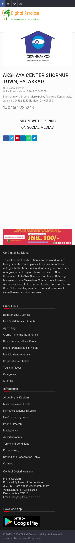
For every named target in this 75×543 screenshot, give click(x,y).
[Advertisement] (37, 187)
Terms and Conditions (16, 443)
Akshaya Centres (15, 88)
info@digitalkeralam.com (25, 497)
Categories (9, 374)
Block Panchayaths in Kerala (20, 341)
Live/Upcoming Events (16, 417)
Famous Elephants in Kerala (19, 410)
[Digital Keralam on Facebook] (2, 3)
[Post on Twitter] (11, 138)
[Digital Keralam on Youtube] (20, 3)
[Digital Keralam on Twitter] (8, 3)
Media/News (10, 430)
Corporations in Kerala (16, 361)
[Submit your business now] (37, 237)
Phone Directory (12, 424)
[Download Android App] (21, 521)
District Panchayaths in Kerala (20, 347)
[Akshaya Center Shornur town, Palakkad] (37, 46)
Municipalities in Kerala (16, 354)
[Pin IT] (17, 138)
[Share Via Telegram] (34, 138)
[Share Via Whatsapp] (28, 138)
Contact (8, 463)
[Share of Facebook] (6, 138)
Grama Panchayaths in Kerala (20, 334)
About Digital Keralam (16, 397)
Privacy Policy (11, 450)
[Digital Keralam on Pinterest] (14, 3)
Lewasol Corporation (30, 538)
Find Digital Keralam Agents (19, 321)
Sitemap (8, 380)
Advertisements (12, 437)
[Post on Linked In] (23, 138)
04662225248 (20, 107)
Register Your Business (16, 314)
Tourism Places (12, 367)
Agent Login (10, 328)
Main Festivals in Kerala (16, 404)
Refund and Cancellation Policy (21, 457)
